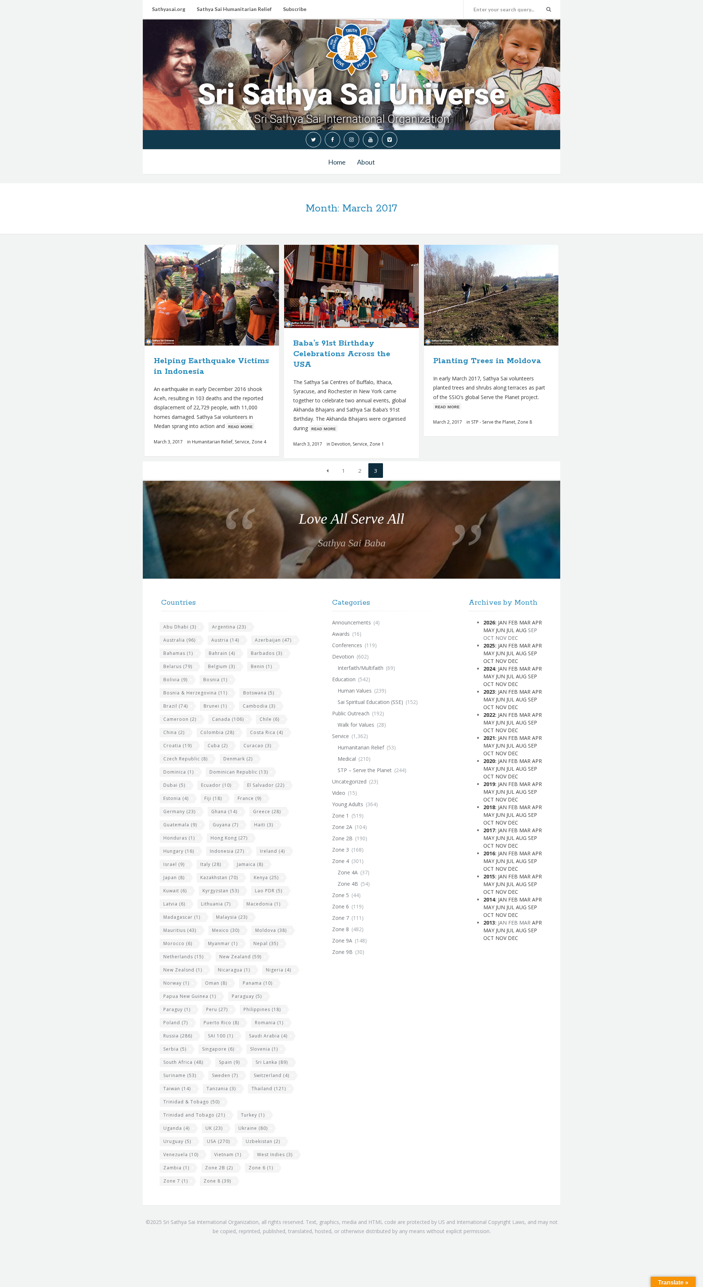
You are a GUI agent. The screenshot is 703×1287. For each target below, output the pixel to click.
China (174, 732)
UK (214, 1128)
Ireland (272, 851)
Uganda (176, 1128)
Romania (269, 1022)
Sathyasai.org (168, 9)
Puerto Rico (221, 1022)
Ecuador (216, 785)
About (366, 162)
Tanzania (221, 1088)
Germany (179, 811)
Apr (537, 622)
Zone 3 (340, 849)
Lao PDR (268, 891)
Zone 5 (340, 895)
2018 (489, 807)
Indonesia (227, 851)
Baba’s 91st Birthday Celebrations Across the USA (341, 354)
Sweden (225, 1075)
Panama (257, 983)
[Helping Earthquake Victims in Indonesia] (229, 295)
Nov (500, 660)
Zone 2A (342, 826)
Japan (174, 877)
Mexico (225, 930)
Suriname (179, 1075)
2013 (489, 922)
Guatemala (180, 825)
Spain (229, 1062)
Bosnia (215, 679)
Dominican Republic (238, 772)
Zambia (176, 1168)
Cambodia (259, 706)
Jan (502, 622)
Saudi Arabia (268, 1036)
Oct (488, 660)
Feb (513, 622)
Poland (175, 1022)
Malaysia (232, 917)
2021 (489, 737)
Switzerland (271, 1075)
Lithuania (216, 904)
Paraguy (176, 1009)
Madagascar (181, 917)
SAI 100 (220, 1036)
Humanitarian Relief (212, 442)
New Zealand (240, 957)
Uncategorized (349, 781)
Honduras (179, 838)
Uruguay (177, 1141)
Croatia (177, 745)
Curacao (257, 745)
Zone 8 (524, 422)
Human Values (355, 690)
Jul (510, 630)
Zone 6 (261, 1168)
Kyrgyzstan (220, 891)
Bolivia (175, 679)
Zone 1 (376, 444)
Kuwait (175, 891)
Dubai (174, 785)
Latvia (174, 904)
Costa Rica (266, 732)
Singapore (218, 1049)
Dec (513, 660)
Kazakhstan (219, 877)
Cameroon (179, 719)
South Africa (183, 1062)
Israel (174, 864)
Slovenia (264, 1049)
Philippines (262, 1009)
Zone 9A (342, 940)
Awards (341, 633)
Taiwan (177, 1088)
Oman (216, 983)
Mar (525, 622)
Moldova (271, 930)
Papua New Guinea (189, 996)
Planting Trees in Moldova (487, 361)
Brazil (175, 706)
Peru (217, 1009)
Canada (228, 719)
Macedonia (263, 904)
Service (242, 442)
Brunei (215, 706)
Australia (179, 640)
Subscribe (294, 9)
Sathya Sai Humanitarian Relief (234, 9)
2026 (489, 622)
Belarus (177, 666)
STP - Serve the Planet (493, 422)
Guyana (225, 825)
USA (218, 1141)
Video (338, 792)
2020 (489, 760)
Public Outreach (350, 713)
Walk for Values (356, 724)
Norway (176, 983)
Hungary (178, 851)
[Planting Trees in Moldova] (508, 295)
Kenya (266, 877)
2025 (489, 645)
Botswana (258, 693)
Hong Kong (229, 838)
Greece (267, 811)
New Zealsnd (182, 970)
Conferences (347, 645)
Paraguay (247, 996)
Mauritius (179, 930)
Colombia (217, 732)
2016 (489, 853)
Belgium (221, 666)
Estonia (176, 798)
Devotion (340, 444)
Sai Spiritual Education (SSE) (370, 701)
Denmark (238, 759)
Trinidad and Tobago (194, 1115)
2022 (489, 714)
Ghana (224, 811)
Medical (347, 758)
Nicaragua (234, 970)
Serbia (174, 1049)
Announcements (351, 622)
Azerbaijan (273, 640)
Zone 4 (259, 442)
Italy (210, 864)
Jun (500, 630)
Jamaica (250, 864)
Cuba (218, 745)
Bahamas (178, 653)
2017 (489, 830)
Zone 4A (348, 872)
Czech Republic (185, 759)
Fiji (213, 798)
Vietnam (227, 1154)
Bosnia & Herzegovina (195, 693)
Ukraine (253, 1128)
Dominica (178, 772)
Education (344, 679)
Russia (177, 1036)
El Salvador (265, 785)
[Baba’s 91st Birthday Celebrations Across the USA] (369, 286)
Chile (269, 719)
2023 (489, 691)
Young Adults (347, 804)
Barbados (266, 653)
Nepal (265, 943)
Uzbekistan (263, 1141)
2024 (489, 668)
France (249, 798)
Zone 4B (348, 883)
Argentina (229, 627)
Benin (261, 666)
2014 (489, 899)
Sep (532, 653)
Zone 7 (175, 1181)
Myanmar (223, 943)
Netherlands (183, 957)
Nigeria (278, 970)
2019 (489, 784)
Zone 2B (219, 1168)
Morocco (177, 943)
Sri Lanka (272, 1062)
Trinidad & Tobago (191, 1102)
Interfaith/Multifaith (360, 667)
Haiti (263, 825)
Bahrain (222, 653)
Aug (521, 630)
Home (337, 162)
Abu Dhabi (179, 627)
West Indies (275, 1154)
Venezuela (180, 1154)
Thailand (269, 1088)
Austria (225, 640)
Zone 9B (342, 951)
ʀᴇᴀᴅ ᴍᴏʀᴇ (240, 426)
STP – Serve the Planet (365, 770)
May (488, 630)
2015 (489, 876)
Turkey (253, 1115)
